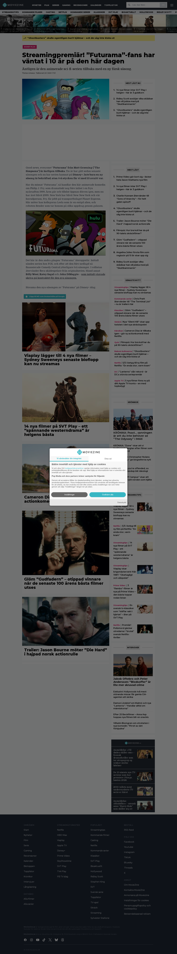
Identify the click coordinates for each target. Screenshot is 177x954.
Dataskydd (121, 502)
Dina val (108, 459)
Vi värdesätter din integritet (69, 458)
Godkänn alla (107, 495)
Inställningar (69, 495)
